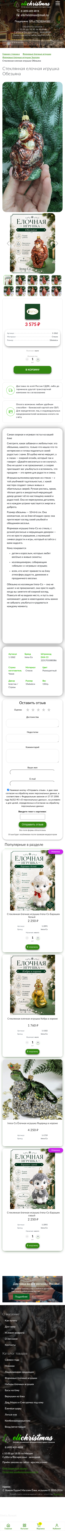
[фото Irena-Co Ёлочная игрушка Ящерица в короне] (32, 1089)
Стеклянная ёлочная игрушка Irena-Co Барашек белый (33, 915)
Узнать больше (8, 1515)
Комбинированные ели (17, 1421)
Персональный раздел (14, 1468)
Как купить (11, 1320)
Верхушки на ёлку (15, 1396)
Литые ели (11, 1414)
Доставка (10, 1326)
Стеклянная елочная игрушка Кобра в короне (32, 1019)
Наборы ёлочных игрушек (19, 1384)
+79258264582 (42, 21)
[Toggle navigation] (58, 3)
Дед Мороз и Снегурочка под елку (24, 1402)
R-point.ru (58, 1494)
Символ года (12, 1360)
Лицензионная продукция (19, 1372)
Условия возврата (14, 1333)
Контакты (10, 1345)
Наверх (6, 1486)
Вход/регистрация (15, 1427)
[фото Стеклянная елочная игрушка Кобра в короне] (32, 985)
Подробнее (21, 1296)
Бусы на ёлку (12, 1390)
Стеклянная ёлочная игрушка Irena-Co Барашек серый (33, 1214)
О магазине (11, 1339)
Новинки (10, 1366)
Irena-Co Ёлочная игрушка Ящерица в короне (32, 1123)
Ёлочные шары (13, 1408)
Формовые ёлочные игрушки (21, 1378)
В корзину (32, 370)
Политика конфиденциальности (20, 1472)
